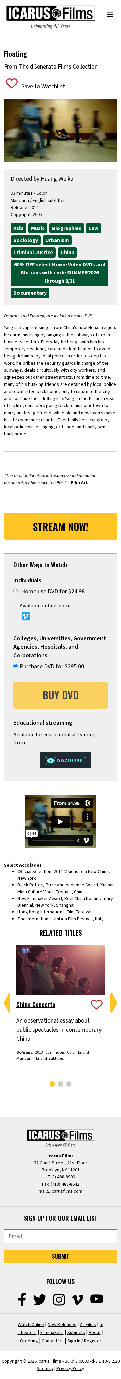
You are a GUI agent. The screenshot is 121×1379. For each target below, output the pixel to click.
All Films (88, 1324)
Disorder (12, 316)
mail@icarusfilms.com (60, 1191)
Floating (37, 316)
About (95, 1332)
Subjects (76, 1332)
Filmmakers (52, 1332)
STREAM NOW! (60, 526)
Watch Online (31, 1324)
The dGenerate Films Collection (58, 66)
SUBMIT (60, 1256)
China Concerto (35, 1004)
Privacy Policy (70, 1368)
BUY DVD (61, 694)
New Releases (62, 1324)
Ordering (29, 1340)
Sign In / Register (84, 1340)
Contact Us (53, 1340)
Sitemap (45, 1368)
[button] (7, 1003)
